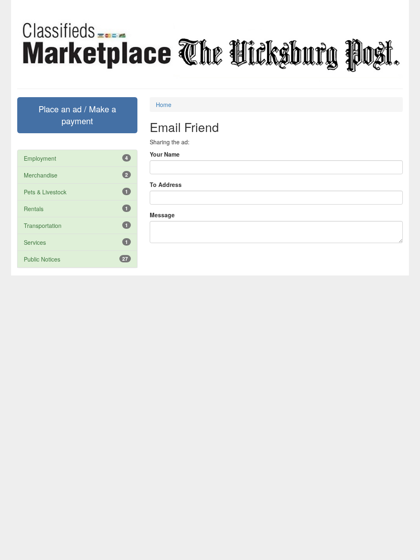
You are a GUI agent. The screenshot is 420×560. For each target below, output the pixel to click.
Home (163, 104)
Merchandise (40, 175)
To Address (166, 184)
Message (162, 215)
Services (35, 242)
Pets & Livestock (45, 192)
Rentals (33, 209)
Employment (40, 158)
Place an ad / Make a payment (77, 115)
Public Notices (42, 259)
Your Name (165, 154)
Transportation (43, 225)
